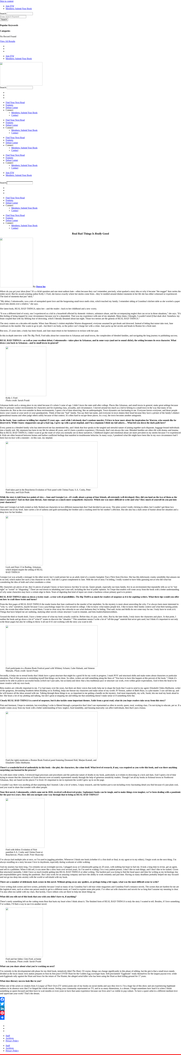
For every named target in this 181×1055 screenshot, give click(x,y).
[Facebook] (90, 999)
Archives (10, 1038)
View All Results (7, 41)
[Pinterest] (90, 1013)
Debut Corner (12, 107)
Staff (8, 1035)
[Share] (90, 1017)
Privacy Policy (12, 1041)
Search (3, 13)
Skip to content (6, 1)
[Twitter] (90, 1004)
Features (9, 105)
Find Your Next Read (15, 102)
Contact (14, 115)
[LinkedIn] (90, 1008)
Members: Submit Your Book (24, 112)
